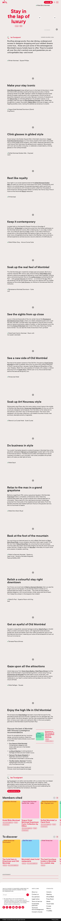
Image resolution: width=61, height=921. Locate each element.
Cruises (48, 906)
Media (48, 901)
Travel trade (50, 904)
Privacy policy (55, 919)
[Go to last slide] (39, 17)
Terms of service (37, 901)
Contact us (35, 894)
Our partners (36, 897)
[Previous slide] (54, 798)
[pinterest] (19, 907)
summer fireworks (20, 279)
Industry (49, 892)
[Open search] (54, 2)
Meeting (49, 894)
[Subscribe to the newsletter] (27, 894)
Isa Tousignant (11, 781)
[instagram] (7, 907)
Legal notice (35, 899)
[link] (13, 791)
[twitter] (10, 907)
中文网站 (49, 911)
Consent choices (37, 912)
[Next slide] (54, 17)
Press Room (50, 899)
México (48, 908)
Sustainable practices (35, 904)
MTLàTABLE (50, 897)
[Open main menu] (57, 2)
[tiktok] (23, 907)
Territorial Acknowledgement (38, 908)
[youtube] (13, 907)
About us (34, 892)
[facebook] (4, 907)
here (29, 769)
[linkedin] (16, 907)
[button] (56, 29)
